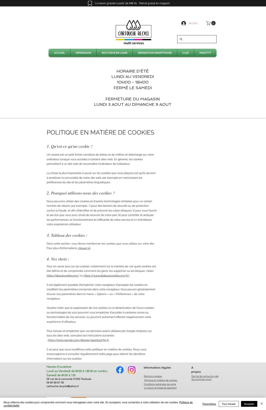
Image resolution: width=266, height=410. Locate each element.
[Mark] (90, 3)
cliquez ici (84, 248)
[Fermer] (261, 404)
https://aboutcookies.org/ (63, 275)
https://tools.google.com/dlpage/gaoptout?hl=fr (78, 340)
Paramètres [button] (209, 404)
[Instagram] (132, 370)
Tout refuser (229, 404)
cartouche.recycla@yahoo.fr (63, 386)
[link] (211, 23)
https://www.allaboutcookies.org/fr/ (106, 275)
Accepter (249, 404)
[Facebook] (120, 370)
